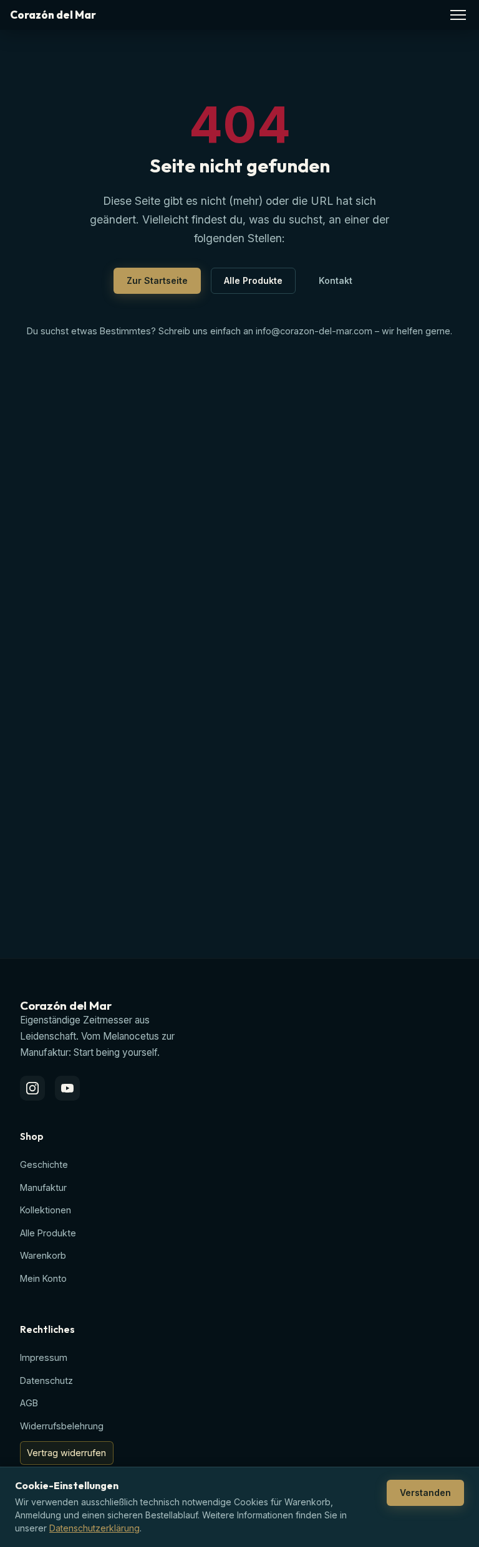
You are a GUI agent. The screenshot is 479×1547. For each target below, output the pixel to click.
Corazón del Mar (53, 15)
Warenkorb (43, 1255)
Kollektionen (45, 1210)
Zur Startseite (157, 280)
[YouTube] (67, 1088)
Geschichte (44, 1164)
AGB (29, 1403)
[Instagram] (32, 1088)
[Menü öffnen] (458, 15)
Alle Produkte (253, 280)
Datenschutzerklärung (94, 1528)
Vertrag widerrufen (66, 1452)
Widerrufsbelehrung (62, 1426)
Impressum (43, 1357)
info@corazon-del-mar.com (314, 331)
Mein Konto (43, 1278)
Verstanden (425, 1492)
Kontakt (335, 280)
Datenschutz (46, 1380)
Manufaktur (43, 1187)
